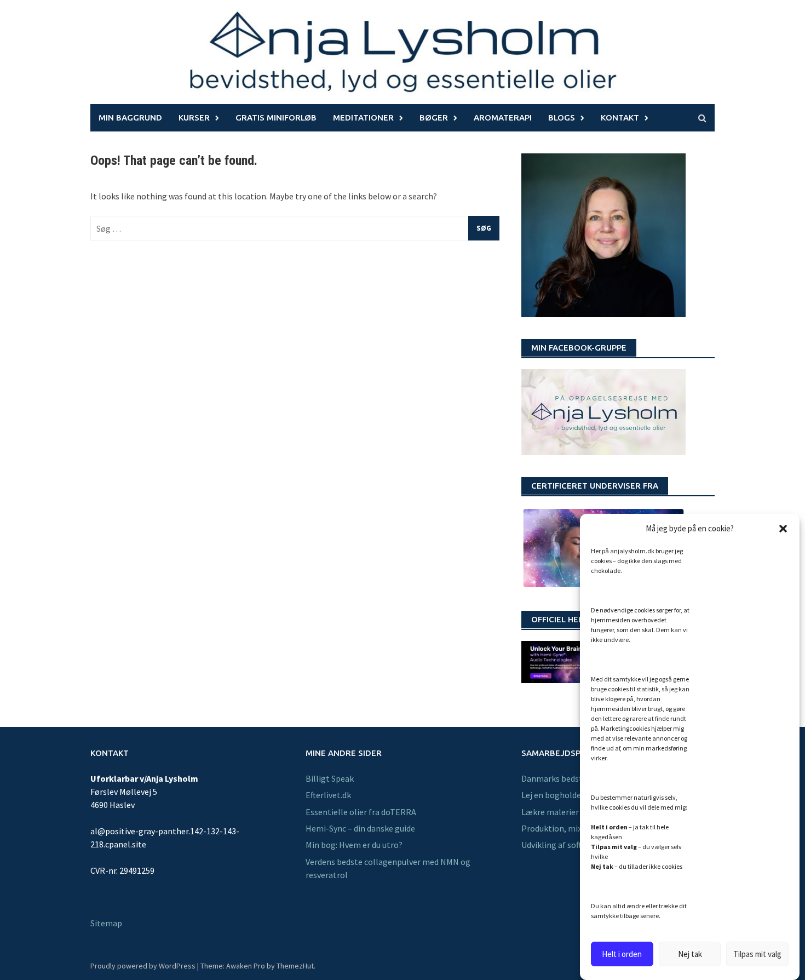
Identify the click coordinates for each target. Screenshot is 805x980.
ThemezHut (295, 966)
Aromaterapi (503, 117)
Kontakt (620, 117)
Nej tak (690, 954)
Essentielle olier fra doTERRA (361, 811)
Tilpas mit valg (757, 954)
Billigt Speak (330, 778)
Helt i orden (622, 954)
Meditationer (363, 117)
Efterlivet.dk (328, 794)
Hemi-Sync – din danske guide (360, 828)
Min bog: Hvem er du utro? (354, 844)
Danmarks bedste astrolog (571, 778)
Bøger (433, 117)
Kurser (194, 117)
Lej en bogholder (552, 794)
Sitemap (106, 923)
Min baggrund (130, 117)
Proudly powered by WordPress (143, 966)
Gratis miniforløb (276, 117)
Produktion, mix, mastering (573, 828)
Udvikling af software (560, 844)
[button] (783, 528)
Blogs (561, 117)
